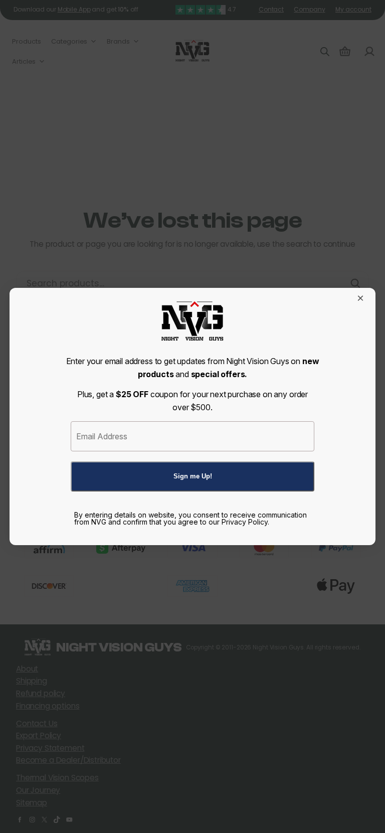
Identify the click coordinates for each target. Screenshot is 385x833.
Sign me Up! (192, 476)
